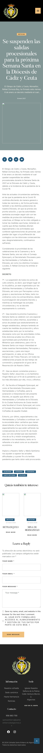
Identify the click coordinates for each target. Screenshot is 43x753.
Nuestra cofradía (11, 688)
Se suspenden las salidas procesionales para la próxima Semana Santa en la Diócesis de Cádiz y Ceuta (21, 60)
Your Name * (8, 561)
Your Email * (8, 574)
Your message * (10, 586)
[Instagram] (14, 731)
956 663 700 (11, 715)
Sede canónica (11, 692)
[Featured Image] (10, 504)
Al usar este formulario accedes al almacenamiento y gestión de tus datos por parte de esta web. (22, 621)
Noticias (11, 701)
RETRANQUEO (11, 527)
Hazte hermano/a (11, 697)
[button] (37, 741)
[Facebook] (8, 731)
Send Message (13, 634)
